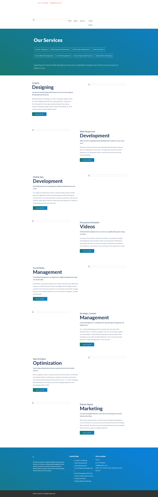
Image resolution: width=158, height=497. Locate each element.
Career (91, 21)
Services (82, 21)
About (75, 21)
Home (70, 21)
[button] (39, 114)
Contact (90, 25)
